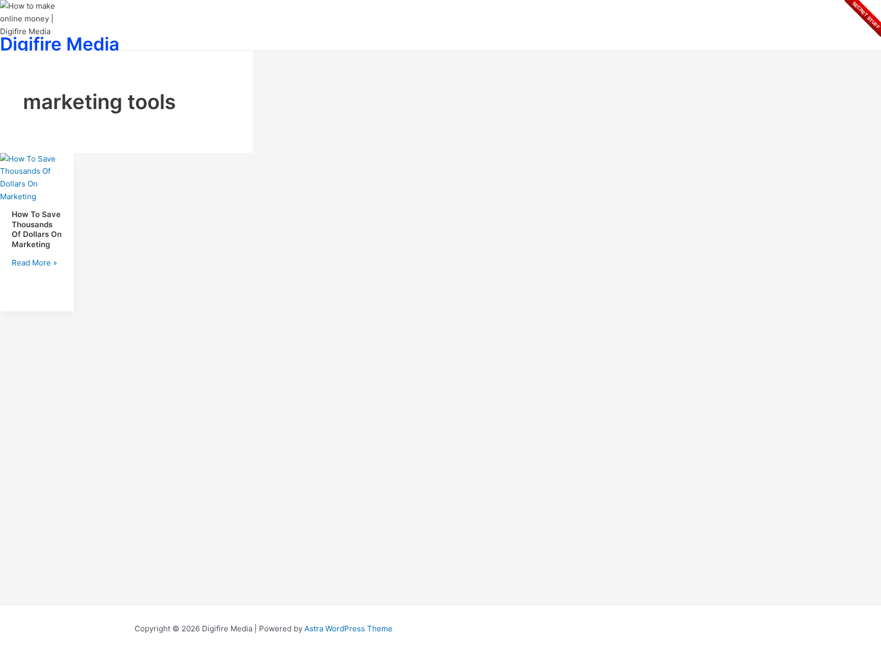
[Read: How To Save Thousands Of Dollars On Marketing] (37, 196)
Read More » (34, 263)
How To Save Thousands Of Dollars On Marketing (37, 229)
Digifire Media (59, 44)
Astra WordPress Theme (348, 628)
